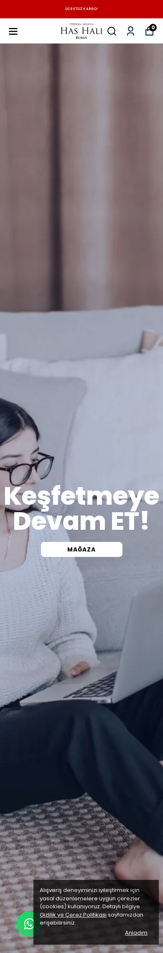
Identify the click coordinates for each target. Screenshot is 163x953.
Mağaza (81, 549)
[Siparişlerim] (130, 31)
